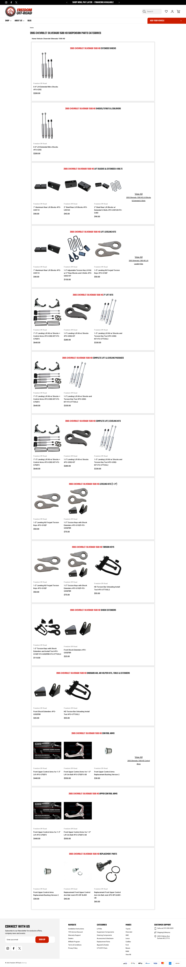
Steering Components (104, 935)
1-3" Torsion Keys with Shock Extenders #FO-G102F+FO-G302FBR (75, 525)
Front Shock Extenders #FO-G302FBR (75, 651)
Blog (29, 20)
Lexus (128, 938)
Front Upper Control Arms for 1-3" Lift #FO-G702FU (46, 773)
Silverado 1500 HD (58, 39)
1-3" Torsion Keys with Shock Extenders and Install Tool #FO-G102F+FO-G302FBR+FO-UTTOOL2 (47, 651)
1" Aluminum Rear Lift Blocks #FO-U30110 (47, 208)
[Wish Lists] (166, 11)
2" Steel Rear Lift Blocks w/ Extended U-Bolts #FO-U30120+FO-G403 (108, 210)
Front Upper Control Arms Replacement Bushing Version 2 (106, 773)
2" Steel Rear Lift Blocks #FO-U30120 (75, 208)
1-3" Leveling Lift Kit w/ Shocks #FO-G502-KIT (76, 334)
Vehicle (40, 39)
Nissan (128, 948)
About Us (18, 20)
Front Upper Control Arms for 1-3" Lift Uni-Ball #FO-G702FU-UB (77, 773)
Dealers (70, 938)
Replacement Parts (103, 942)
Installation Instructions (76, 929)
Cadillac (128, 942)
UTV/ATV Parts (102, 948)
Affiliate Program (74, 942)
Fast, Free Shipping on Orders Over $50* (93, 2)
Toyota (128, 929)
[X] (16, 2)
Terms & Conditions (74, 945)
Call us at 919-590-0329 (165, 928)
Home (34, 39)
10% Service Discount (75, 932)
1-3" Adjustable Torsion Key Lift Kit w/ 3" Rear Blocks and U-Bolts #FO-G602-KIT (78, 273)
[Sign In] (172, 11)
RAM (127, 951)
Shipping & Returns (163, 932)
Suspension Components (105, 932)
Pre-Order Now (78, 258)
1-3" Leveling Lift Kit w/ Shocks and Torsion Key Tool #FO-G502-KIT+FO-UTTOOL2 (108, 336)
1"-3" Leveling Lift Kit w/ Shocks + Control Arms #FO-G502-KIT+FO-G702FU (46, 336)
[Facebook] (11, 2)
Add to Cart (47, 74)
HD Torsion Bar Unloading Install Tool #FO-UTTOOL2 (107, 588)
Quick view (51, 60)
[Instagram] (6, 2)
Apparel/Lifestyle (103, 945)
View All (138, 197)
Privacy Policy (73, 948)
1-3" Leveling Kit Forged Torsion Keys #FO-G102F (107, 271)
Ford (127, 945)
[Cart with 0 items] (178, 11)
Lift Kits (99, 929)
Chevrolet (47, 39)
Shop (7, 20)
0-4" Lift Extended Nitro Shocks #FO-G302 (45, 88)
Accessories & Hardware (105, 938)
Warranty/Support (74, 935)
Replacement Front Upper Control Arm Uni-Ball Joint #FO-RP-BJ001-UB (107, 895)
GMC (127, 935)
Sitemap (24, 963)
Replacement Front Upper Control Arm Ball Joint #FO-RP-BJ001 (77, 893)
